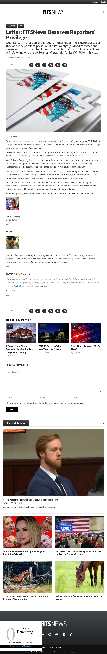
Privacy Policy (69, 652)
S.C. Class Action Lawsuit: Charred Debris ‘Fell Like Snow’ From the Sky (26, 597)
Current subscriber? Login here (20, 646)
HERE (18, 285)
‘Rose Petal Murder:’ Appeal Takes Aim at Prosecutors (30, 499)
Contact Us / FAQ (37, 652)
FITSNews (12, 356)
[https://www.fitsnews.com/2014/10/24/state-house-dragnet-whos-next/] (86, 333)
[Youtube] (58, 634)
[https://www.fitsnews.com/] (53, 624)
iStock (13, 290)
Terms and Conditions (53, 652)
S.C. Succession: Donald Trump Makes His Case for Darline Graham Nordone (78, 552)
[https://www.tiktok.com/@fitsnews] (71, 634)
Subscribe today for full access (21, 642)
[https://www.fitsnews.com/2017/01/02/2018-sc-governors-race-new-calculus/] (53, 333)
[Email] (65, 634)
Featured (11, 26)
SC (21, 26)
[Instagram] (51, 634)
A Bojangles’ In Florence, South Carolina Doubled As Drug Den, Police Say (19, 349)
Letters (11, 57)
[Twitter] (44, 634)
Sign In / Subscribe (100, 2)
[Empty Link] (101, 423)
